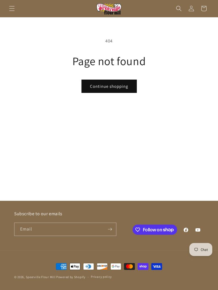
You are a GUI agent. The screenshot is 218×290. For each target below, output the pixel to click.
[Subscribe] (110, 229)
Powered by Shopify (70, 277)
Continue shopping (109, 86)
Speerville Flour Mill (41, 277)
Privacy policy (101, 277)
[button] (12, 8)
